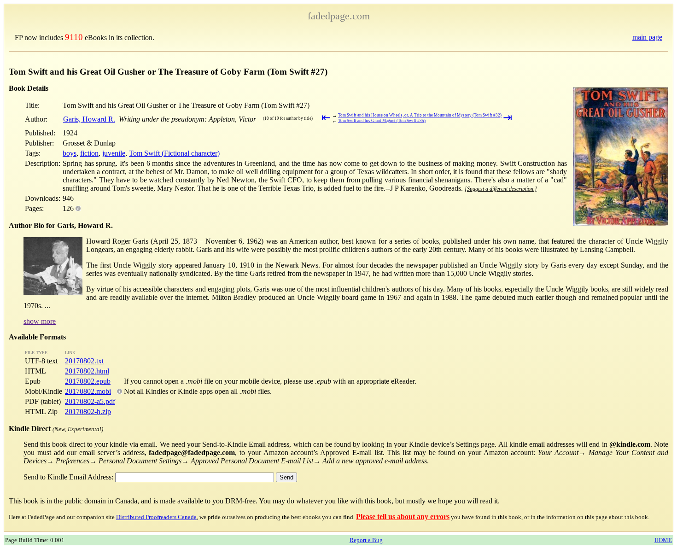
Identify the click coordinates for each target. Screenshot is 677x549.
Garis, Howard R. (89, 119)
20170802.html (87, 371)
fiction (89, 153)
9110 (74, 37)
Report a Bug (366, 540)
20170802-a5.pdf (90, 401)
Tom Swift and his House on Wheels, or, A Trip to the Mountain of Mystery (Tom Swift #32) (420, 115)
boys (69, 153)
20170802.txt (84, 361)
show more (39, 321)
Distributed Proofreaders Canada (156, 517)
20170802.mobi (88, 391)
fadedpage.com (339, 16)
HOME (663, 540)
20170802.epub (88, 381)
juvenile (113, 153)
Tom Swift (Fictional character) (174, 153)
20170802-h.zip (88, 411)
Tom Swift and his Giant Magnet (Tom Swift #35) (382, 120)
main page (647, 37)
